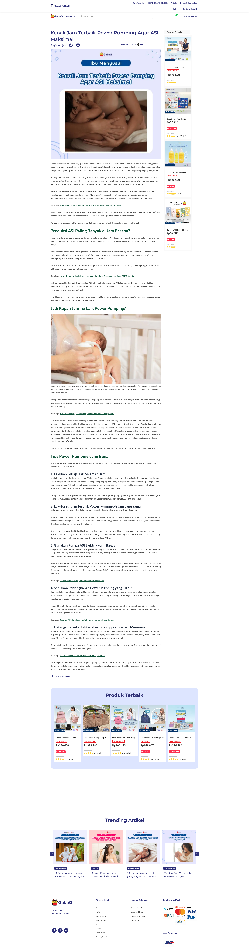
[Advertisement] (124, 792)
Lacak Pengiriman (137, 912)
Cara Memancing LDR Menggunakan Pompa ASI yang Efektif (87, 413)
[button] (64, 45)
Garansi (99, 908)
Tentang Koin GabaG (138, 916)
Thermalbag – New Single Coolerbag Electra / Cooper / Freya (165, 738)
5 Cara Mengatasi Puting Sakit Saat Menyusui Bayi (82, 655)
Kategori (69, 16)
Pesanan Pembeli (136, 908)
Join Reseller (139, 3)
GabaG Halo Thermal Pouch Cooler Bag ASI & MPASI (188, 67)
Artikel (98, 912)
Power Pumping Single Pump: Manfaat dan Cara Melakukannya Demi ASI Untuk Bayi (97, 276)
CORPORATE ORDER (158, 3)
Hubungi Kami (101, 920)
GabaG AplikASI (62, 6)
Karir (98, 924)
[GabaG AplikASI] (52, 5)
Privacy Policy (135, 920)
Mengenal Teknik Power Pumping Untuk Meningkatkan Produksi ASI (90, 205)
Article (174, 3)
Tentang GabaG (190, 9)
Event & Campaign (188, 3)
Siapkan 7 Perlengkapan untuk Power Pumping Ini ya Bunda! (87, 619)
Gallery (176, 9)
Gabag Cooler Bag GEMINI (66, 738)
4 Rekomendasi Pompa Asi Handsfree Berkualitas (82, 580)
